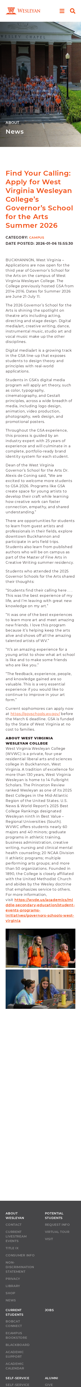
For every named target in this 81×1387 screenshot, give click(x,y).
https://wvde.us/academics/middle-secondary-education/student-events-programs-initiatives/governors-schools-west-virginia (40, 910)
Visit (49, 1239)
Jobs (49, 1310)
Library (13, 1286)
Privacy (13, 1279)
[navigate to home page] (23, 11)
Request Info (57, 1225)
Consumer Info (20, 1255)
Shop (10, 1293)
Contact (14, 1225)
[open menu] (62, 11)
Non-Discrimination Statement (20, 1267)
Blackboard (18, 1345)
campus (36, 237)
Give (49, 1385)
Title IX (12, 1248)
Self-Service (17, 1385)
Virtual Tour (57, 1232)
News (11, 1300)
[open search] (72, 11)
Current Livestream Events (16, 1236)
